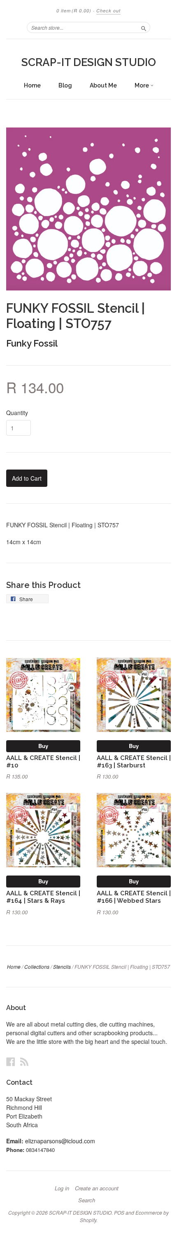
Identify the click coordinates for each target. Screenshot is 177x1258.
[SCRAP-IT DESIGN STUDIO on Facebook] (10, 1061)
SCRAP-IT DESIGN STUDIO (88, 62)
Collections (36, 966)
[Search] (143, 27)
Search (86, 1200)
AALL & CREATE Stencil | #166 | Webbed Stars (134, 897)
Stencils (62, 966)
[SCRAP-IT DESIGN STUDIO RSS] (24, 1061)
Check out (108, 10)
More (142, 85)
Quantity (17, 412)
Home (32, 85)
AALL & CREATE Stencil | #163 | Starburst (134, 761)
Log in (62, 1188)
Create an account (97, 1188)
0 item (73, 10)
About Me (103, 85)
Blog (65, 85)
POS (119, 1212)
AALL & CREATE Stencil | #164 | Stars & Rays (43, 897)
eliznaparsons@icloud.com (60, 1141)
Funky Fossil (32, 343)
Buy (43, 746)
